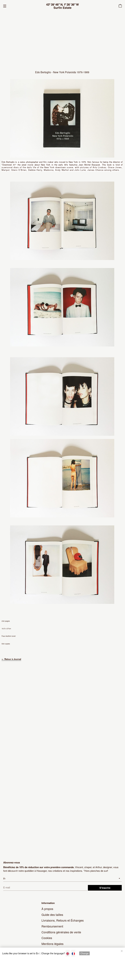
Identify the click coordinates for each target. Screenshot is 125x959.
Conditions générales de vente (61, 932)
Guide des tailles (52, 914)
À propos (47, 909)
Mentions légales (52, 944)
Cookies (47, 938)
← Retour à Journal (11, 659)
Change (84, 953)
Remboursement (52, 926)
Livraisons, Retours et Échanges (63, 920)
